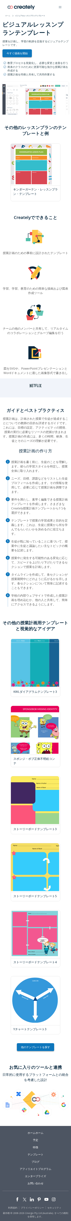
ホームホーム (35, 1133)
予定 (35, 1140)
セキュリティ (54, 1207)
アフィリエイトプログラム (35, 1169)
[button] (60, 7)
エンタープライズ (35, 1176)
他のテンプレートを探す (35, 1047)
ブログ (35, 1161)
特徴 (35, 1147)
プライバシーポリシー (32, 1207)
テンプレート (35, 1154)
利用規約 (12, 1207)
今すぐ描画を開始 (17, 53)
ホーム (7, 16)
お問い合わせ (35, 1183)
